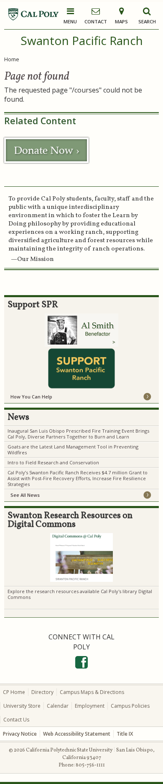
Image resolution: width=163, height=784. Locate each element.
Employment (89, 705)
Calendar (58, 705)
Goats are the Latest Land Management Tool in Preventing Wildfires (73, 449)
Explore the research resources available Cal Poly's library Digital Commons (80, 594)
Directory (42, 692)
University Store (22, 705)
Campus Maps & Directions (92, 692)
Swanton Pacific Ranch (81, 40)
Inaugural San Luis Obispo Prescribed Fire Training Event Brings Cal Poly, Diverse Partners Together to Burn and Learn (78, 434)
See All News (25, 495)
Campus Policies (130, 705)
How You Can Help (31, 396)
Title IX (125, 733)
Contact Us (16, 719)
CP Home (14, 692)
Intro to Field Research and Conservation (54, 462)
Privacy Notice (20, 733)
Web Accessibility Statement (76, 733)
